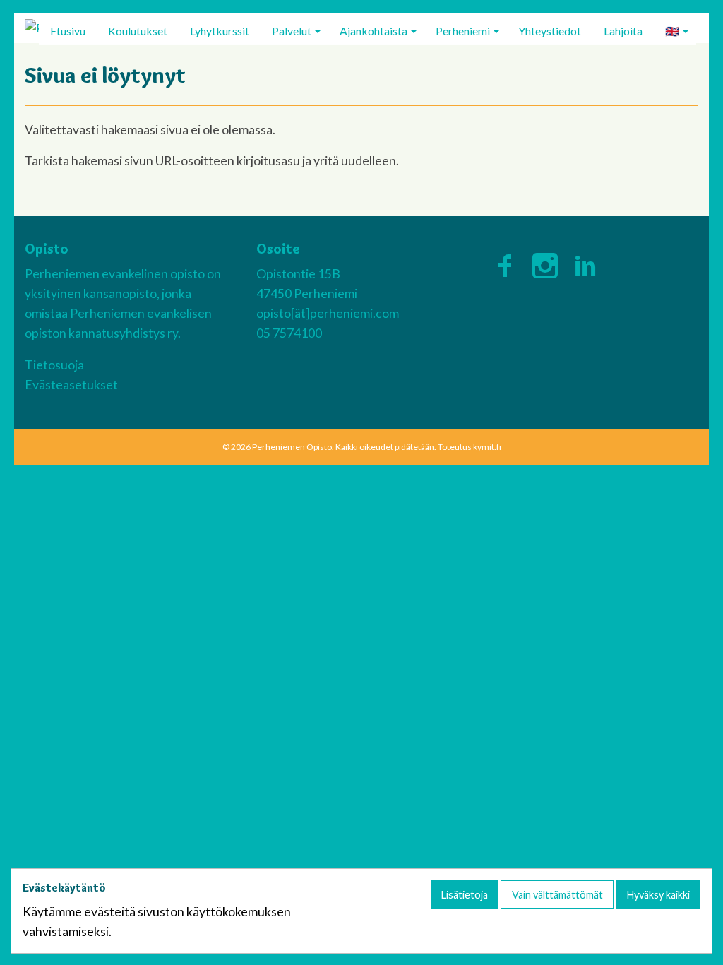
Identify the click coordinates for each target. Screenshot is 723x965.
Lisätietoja (464, 895)
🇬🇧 (672, 30)
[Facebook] (508, 262)
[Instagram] (548, 262)
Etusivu (67, 30)
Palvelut (291, 30)
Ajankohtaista (373, 30)
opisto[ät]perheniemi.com (327, 313)
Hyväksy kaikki (658, 895)
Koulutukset (137, 30)
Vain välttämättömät (557, 895)
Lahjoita (623, 30)
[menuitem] (68, 30)
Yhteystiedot (549, 30)
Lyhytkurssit (219, 30)
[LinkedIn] (585, 262)
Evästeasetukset (71, 384)
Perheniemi (463, 30)
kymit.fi (487, 447)
